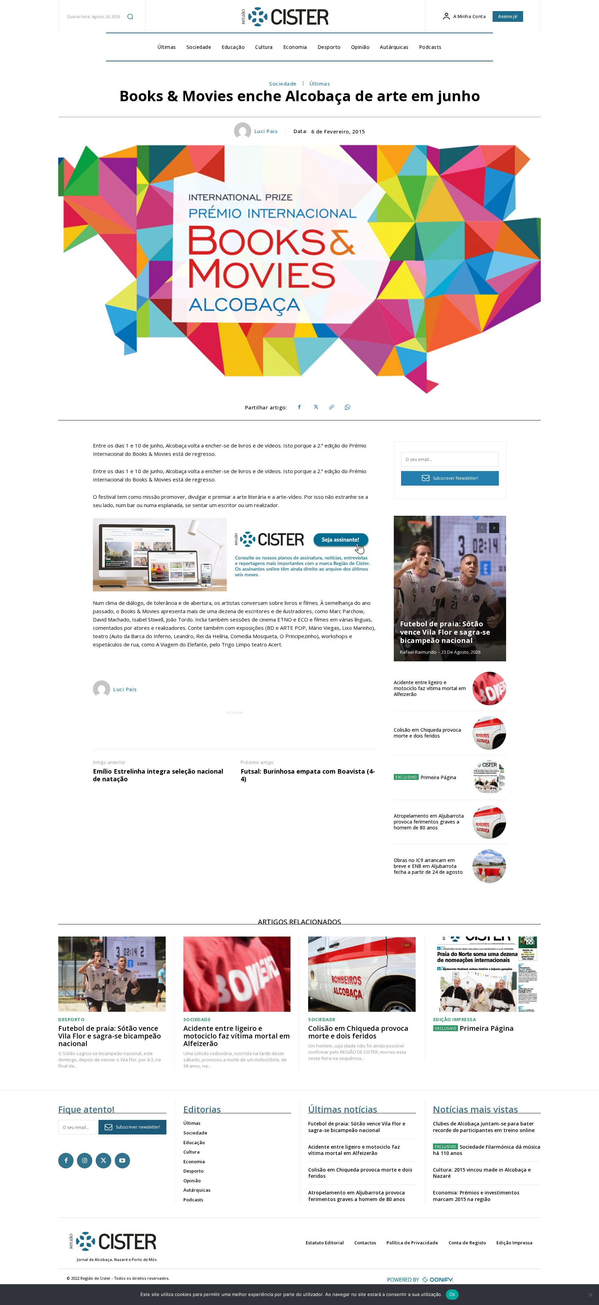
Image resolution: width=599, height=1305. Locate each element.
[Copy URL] (331, 407)
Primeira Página (438, 777)
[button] (130, 16)
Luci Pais (266, 131)
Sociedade (283, 83)
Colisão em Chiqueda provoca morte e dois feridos (427, 733)
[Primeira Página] (489, 777)
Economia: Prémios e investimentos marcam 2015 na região (476, 1195)
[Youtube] (122, 1160)
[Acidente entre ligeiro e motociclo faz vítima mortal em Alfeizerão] (489, 688)
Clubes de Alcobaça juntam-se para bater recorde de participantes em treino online (484, 1126)
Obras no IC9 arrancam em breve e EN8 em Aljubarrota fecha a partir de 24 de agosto (428, 866)
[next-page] (494, 528)
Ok (452, 1294)
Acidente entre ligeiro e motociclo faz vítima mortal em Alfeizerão (430, 688)
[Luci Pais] (243, 131)
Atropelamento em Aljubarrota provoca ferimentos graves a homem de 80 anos (429, 821)
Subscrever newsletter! (138, 1127)
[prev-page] (482, 528)
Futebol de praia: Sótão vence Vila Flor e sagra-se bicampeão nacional (445, 632)
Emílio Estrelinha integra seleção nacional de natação (158, 775)
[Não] (590, 1294)
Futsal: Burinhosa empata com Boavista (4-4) (308, 775)
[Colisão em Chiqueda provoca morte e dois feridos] (489, 733)
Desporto (71, 1019)
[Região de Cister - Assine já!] (235, 554)
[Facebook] (299, 407)
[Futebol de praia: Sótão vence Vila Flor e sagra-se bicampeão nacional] (450, 588)
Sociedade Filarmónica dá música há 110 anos (486, 1149)
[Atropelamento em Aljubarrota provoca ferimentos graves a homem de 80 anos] (489, 822)
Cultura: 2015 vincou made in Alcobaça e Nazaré (482, 1172)
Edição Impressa (454, 1019)
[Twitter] (315, 407)
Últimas (320, 83)
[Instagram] (84, 1160)
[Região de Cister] (284, 17)
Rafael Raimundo (418, 652)
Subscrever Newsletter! (455, 478)
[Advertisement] (235, 731)
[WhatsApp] (347, 407)
